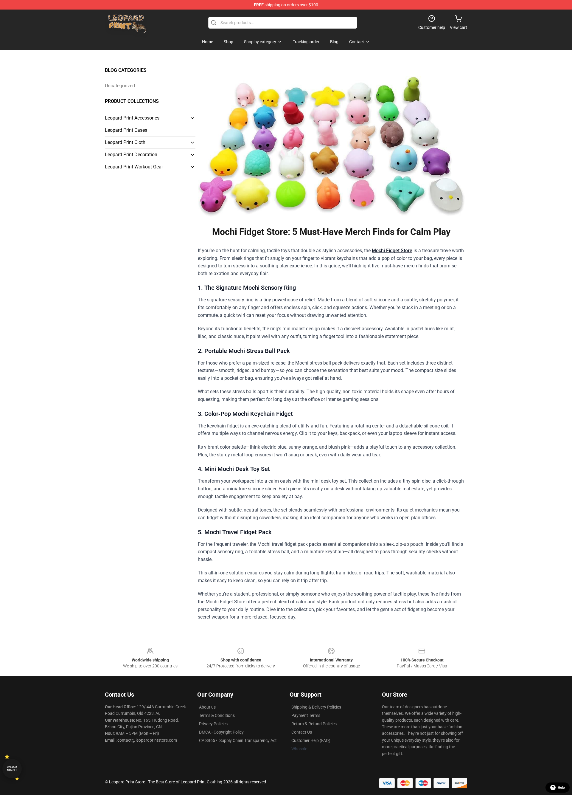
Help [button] (561, 787)
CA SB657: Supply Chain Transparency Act (238, 740)
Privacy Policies (213, 723)
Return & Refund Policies (314, 723)
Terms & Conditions (217, 715)
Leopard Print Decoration (131, 154)
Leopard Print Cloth (125, 142)
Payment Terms (305, 715)
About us (207, 707)
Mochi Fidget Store (392, 250)
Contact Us (301, 732)
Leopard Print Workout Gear (134, 167)
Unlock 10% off (12, 768)
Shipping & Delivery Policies (316, 707)
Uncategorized (120, 86)
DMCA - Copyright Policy (221, 732)
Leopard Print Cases (126, 130)
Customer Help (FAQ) (310, 740)
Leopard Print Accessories (132, 118)
